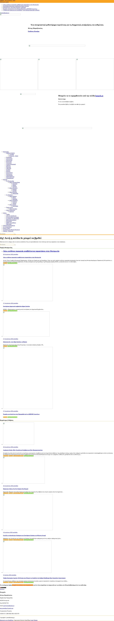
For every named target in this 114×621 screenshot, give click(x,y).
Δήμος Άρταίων (13, 208)
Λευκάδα (11, 154)
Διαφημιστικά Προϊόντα (9, 225)
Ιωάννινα (11, 211)
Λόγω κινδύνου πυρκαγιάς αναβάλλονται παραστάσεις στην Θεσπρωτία (21, 4)
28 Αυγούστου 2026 (8, 254)
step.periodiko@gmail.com (6, 608)
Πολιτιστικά (9, 160)
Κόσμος (8, 171)
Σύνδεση (2, 589)
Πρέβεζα (14, 202)
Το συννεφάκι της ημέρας (12, 217)
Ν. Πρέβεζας (9, 195)
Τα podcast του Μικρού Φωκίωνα (11, 229)
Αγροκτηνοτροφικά (11, 164)
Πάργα (14, 197)
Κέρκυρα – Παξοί (13, 156)
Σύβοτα (14, 185)
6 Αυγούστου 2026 (8, 532)
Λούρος (14, 203)
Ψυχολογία (9, 221)
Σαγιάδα (14, 190)
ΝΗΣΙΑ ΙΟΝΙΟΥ (10, 153)
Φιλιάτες (14, 189)
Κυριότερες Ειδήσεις (18, 456)
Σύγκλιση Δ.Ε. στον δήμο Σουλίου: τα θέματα (14, 7)
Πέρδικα (14, 186)
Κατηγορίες (6, 151)
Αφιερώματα (9, 175)
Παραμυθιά (15, 193)
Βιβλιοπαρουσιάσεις (11, 220)
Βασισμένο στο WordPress (6, 620)
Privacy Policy (6, 228)
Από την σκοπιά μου (11, 215)
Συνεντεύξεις (9, 172)
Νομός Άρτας (9, 207)
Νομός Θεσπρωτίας (12, 263)
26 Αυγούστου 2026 (8, 447)
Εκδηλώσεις (9, 174)
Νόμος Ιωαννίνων (10, 210)
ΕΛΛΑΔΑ (5, 456)
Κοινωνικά (9, 161)
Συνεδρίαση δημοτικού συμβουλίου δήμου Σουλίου (16, 6)
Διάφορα (8, 165)
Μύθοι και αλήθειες (11, 222)
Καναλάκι (14, 199)
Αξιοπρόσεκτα (9, 178)
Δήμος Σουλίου (13, 192)
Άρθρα (8, 214)
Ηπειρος (5, 179)
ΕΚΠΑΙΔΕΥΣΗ (10, 176)
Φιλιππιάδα (15, 206)
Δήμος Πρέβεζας (13, 200)
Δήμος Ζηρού (12, 204)
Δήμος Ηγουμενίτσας (14, 182)
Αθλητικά (8, 168)
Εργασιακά (9, 157)
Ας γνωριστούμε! (7, 227)
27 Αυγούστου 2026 (8, 303)
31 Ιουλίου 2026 (7, 575)
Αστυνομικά (9, 158)
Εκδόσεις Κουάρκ (33, 31)
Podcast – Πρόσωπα (8, 231)
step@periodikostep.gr (8, 605)
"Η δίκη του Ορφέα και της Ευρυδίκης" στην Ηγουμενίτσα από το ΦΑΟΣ (21, 10)
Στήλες (5, 213)
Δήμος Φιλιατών (13, 188)
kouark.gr (99, 96)
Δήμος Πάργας (13, 196)
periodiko (15, 254)
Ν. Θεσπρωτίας (10, 181)
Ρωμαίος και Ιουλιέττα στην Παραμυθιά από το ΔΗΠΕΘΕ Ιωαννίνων (20, 9)
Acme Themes (33, 620)
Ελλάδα (8, 169)
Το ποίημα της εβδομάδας (12, 218)
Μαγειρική (8, 224)
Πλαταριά (14, 183)
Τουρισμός (9, 163)
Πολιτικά (8, 167)
